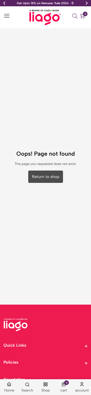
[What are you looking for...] (75, 16)
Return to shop (45, 176)
